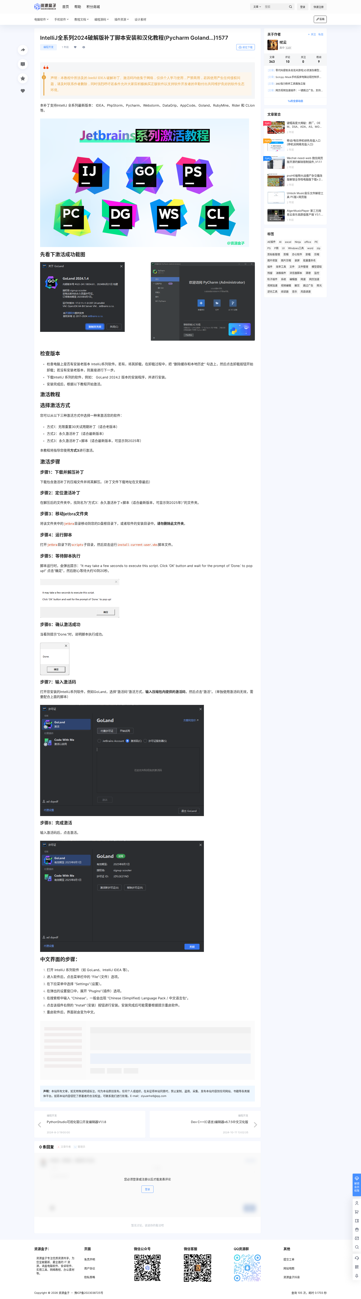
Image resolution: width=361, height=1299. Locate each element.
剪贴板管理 (273, 254)
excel (288, 241)
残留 (269, 273)
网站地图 (288, 1268)
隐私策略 (89, 1277)
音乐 (294, 291)
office (307, 241)
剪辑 (286, 254)
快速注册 (319, 7)
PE (316, 241)
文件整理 (303, 266)
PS (269, 248)
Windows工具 (296, 248)
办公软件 (297, 254)
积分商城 (93, 7)
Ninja (298, 241)
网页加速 (314, 279)
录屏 (297, 260)
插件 (269, 266)
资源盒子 (64, 1292)
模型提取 (317, 266)
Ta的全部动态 (295, 101)
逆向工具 (272, 291)
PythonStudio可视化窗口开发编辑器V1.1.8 (76, 1122)
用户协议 (89, 1268)
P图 (276, 248)
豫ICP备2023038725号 (88, 1292)
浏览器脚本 (296, 273)
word (310, 248)
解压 (297, 285)
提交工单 (288, 1259)
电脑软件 (40, 19)
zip (318, 248)
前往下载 (248, 47)
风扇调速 (306, 291)
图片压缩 (286, 260)
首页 (65, 7)
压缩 (316, 254)
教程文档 (80, 19)
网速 (303, 279)
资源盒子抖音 (291, 1277)
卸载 (308, 254)
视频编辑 (286, 285)
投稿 (321, 19)
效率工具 (281, 266)
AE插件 (271, 241)
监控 (316, 273)
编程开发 (48, 47)
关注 (313, 34)
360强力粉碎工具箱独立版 (286, 83)
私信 (320, 34)
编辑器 (293, 279)
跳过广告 (308, 285)
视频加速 (272, 285)
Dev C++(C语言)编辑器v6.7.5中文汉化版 (219, 1122)
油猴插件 (281, 273)
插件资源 (120, 19)
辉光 (319, 285)
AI (280, 241)
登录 (302, 7)
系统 (283, 279)
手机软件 (60, 19)
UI (283, 248)
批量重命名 (309, 260)
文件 (292, 266)
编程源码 (100, 19)
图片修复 (272, 260)
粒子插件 (272, 279)
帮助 (77, 7)
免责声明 (89, 1259)
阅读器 (285, 291)
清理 (308, 273)
